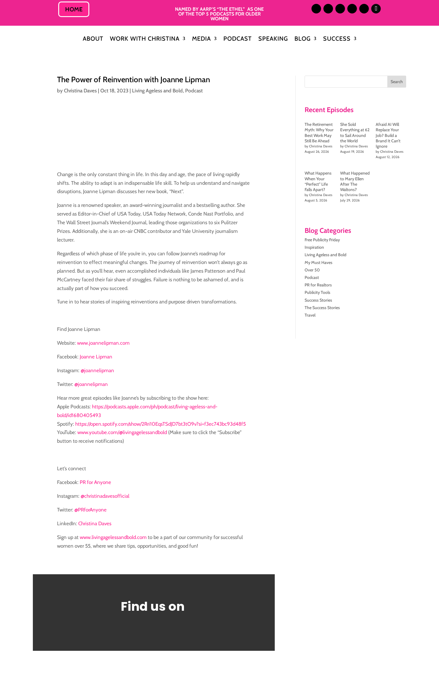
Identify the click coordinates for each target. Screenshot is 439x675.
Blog (302, 39)
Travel (310, 315)
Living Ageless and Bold (157, 91)
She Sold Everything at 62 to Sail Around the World (354, 132)
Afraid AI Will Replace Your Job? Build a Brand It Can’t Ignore (388, 135)
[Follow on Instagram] (316, 8)
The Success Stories (322, 307)
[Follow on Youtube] (364, 8)
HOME (73, 9)
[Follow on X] (340, 8)
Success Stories (318, 300)
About (93, 39)
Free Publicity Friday (322, 239)
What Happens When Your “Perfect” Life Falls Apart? (318, 181)
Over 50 (312, 270)
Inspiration (314, 247)
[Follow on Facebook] (352, 8)
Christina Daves (80, 91)
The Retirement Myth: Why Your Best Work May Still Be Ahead (319, 132)
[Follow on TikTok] (376, 8)
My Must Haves (318, 262)
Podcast (237, 39)
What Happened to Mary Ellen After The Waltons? (355, 181)
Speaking (273, 39)
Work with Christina (144, 39)
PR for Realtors (318, 285)
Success (337, 39)
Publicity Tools (317, 292)
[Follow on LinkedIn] (328, 8)
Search (397, 81)
